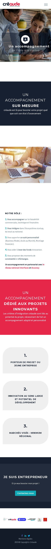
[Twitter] (29, 536)
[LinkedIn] (25, 536)
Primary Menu (46, 5)
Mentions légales (25, 539)
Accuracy (35, 267)
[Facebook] (22, 536)
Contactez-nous (25, 493)
